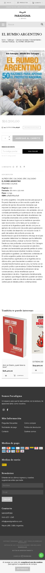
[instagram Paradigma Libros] (3, 410)
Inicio (4, 40)
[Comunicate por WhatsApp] (41, 555)
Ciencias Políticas (8, 42)
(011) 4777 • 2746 (8, 517)
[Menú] (3, 24)
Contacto (5, 431)
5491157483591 (7, 513)
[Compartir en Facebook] (16, 167)
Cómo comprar (30, 423)
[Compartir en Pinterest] (24, 167)
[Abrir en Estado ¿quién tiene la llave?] (6, 375)
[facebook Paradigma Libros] (7, 410)
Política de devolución (32, 427)
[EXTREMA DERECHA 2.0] (36, 370)
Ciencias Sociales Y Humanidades (28, 40)
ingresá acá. (22, 547)
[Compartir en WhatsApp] (13, 167)
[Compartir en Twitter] (20, 167)
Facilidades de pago (9, 427)
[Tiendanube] (22, 557)
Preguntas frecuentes (9, 423)
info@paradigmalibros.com (12, 521)
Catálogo (10, 40)
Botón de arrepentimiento (22, 550)
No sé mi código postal (9, 156)
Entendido (22, 569)
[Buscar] (42, 24)
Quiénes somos (30, 431)
